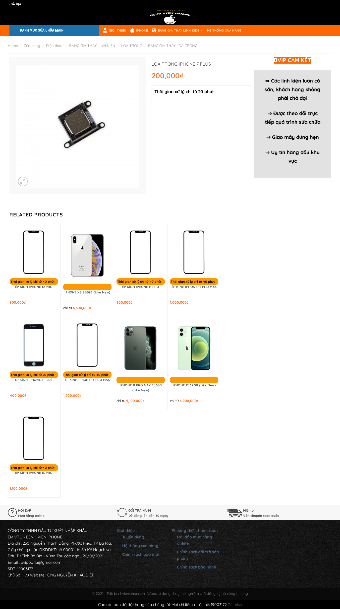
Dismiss (235, 604)
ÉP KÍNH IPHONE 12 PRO (34, 287)
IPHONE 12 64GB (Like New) (194, 385)
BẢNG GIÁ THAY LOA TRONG (172, 45)
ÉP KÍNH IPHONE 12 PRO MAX (194, 287)
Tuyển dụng (133, 536)
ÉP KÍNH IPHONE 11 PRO (140, 287)
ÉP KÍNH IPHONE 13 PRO (34, 473)
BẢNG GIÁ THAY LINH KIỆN (178, 30)
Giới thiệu (117, 30)
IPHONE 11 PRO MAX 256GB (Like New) (141, 387)
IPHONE (142, 30)
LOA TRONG (131, 45)
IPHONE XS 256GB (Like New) (87, 292)
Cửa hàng (32, 45)
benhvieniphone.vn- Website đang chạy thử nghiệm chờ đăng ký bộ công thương (181, 593)
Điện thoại (54, 45)
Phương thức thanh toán (195, 530)
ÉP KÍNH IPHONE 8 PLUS (34, 380)
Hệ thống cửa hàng (224, 30)
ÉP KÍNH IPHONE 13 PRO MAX (87, 380)
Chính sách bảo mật (141, 554)
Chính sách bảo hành (196, 567)
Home (13, 45)
